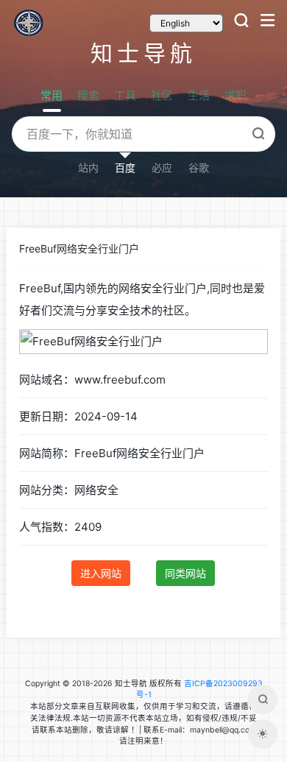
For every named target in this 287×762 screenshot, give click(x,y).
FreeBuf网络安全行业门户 (79, 248)
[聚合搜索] (262, 699)
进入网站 (100, 573)
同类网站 (185, 573)
